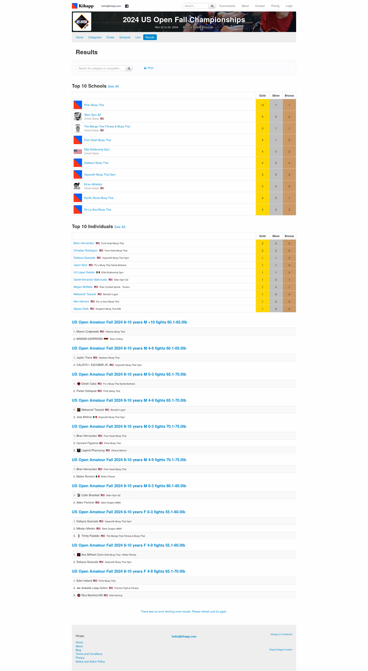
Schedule (125, 37)
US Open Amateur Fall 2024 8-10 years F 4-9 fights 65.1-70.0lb (128, 571)
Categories (95, 37)
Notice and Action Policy (90, 661)
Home (79, 37)
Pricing (275, 6)
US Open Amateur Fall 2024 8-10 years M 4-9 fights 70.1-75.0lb (129, 459)
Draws (110, 37)
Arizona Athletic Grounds (198, 27)
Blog (78, 650)
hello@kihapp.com (111, 5)
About (245, 6)
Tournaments (227, 6)
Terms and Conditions (89, 654)
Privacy (80, 658)
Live (138, 37)
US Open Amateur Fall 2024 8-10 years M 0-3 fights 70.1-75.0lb (129, 426)
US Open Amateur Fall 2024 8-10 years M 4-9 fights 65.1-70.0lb (129, 400)
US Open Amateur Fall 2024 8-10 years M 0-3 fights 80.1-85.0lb (129, 485)
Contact (260, 6)
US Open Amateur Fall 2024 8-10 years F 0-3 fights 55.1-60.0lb (128, 511)
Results (149, 37)
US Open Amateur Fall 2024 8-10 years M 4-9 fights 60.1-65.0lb (129, 348)
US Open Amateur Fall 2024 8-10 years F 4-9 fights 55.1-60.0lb (128, 545)
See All (113, 86)
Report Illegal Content (280, 649)
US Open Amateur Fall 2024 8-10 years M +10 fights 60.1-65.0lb (129, 322)
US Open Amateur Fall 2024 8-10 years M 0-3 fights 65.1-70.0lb (129, 374)
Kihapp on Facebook (281, 634)
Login (289, 6)
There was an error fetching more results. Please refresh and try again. (184, 611)
